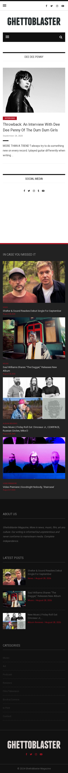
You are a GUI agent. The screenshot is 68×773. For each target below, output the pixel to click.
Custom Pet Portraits (14, 218)
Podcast (7, 674)
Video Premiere (10, 483)
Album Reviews (10, 424)
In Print (6, 707)
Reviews (7, 682)
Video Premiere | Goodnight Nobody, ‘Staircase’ (28, 487)
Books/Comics (11, 699)
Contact (7, 716)
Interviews (10, 118)
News (5, 307)
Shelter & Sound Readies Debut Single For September (32, 310)
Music (5, 364)
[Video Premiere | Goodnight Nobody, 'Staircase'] (34, 459)
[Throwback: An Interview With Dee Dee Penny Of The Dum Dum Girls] (34, 90)
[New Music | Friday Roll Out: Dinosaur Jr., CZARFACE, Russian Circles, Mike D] (34, 399)
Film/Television (11, 691)
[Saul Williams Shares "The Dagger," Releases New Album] (34, 339)
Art (4, 666)
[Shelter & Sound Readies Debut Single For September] (34, 283)
